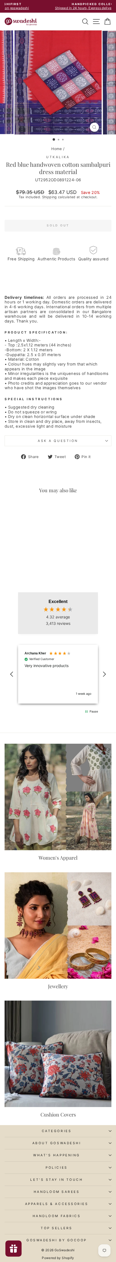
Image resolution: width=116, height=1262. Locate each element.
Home (56, 149)
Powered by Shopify (58, 1258)
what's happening (56, 1155)
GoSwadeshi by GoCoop (56, 1240)
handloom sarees (57, 1192)
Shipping (49, 197)
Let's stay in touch (56, 1180)
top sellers (57, 1228)
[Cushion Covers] (58, 1054)
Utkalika (58, 157)
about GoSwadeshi (56, 1143)
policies (56, 1167)
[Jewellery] (58, 925)
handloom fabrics (57, 1216)
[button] (11, 674)
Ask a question (58, 441)
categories (56, 1131)
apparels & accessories (56, 1204)
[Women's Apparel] (58, 797)
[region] (58, 674)
